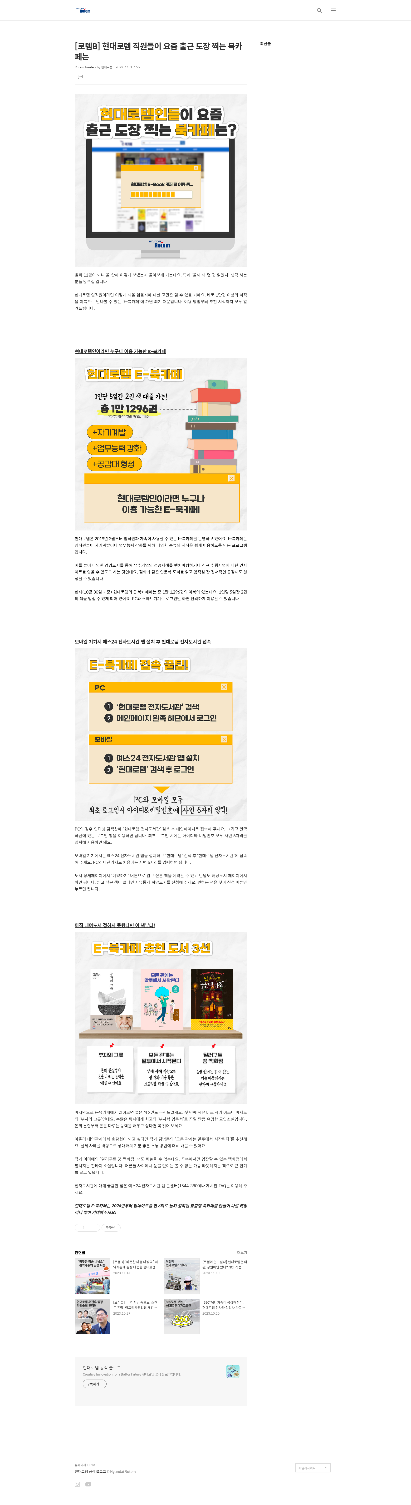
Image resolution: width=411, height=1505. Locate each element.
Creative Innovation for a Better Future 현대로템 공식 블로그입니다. (132, 1373)
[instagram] (77, 1485)
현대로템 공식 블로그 (102, 1368)
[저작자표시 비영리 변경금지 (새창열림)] (127, 1228)
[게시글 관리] (95, 1227)
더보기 (242, 1252)
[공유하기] (89, 1227)
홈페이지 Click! (85, 1464)
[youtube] (88, 1485)
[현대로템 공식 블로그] (83, 10)
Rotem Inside (84, 66)
